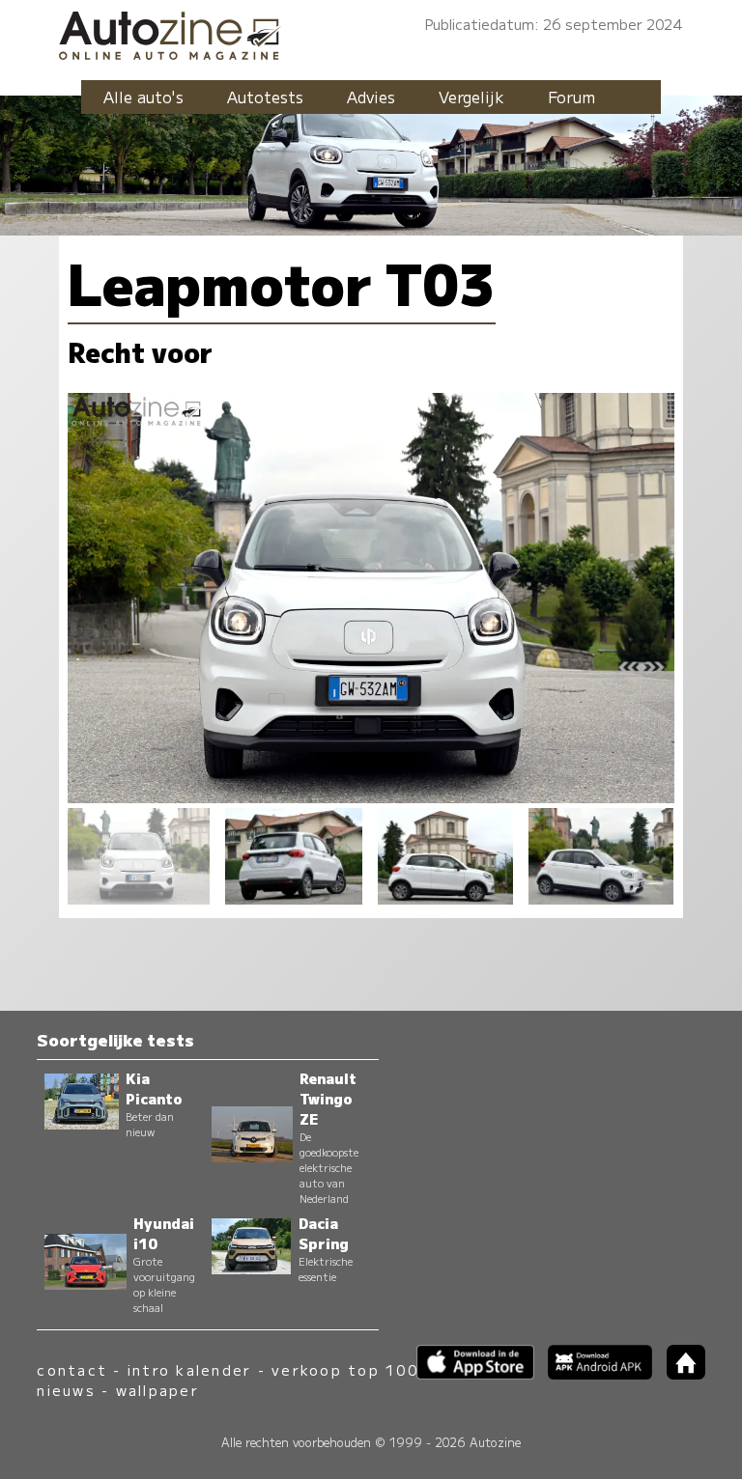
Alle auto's (143, 96)
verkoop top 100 (344, 1369)
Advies (371, 96)
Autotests (265, 96)
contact (72, 1369)
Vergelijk (471, 96)
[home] (678, 1373)
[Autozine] (371, 32)
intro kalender (189, 1369)
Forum (571, 96)
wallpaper (157, 1390)
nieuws (66, 1390)
